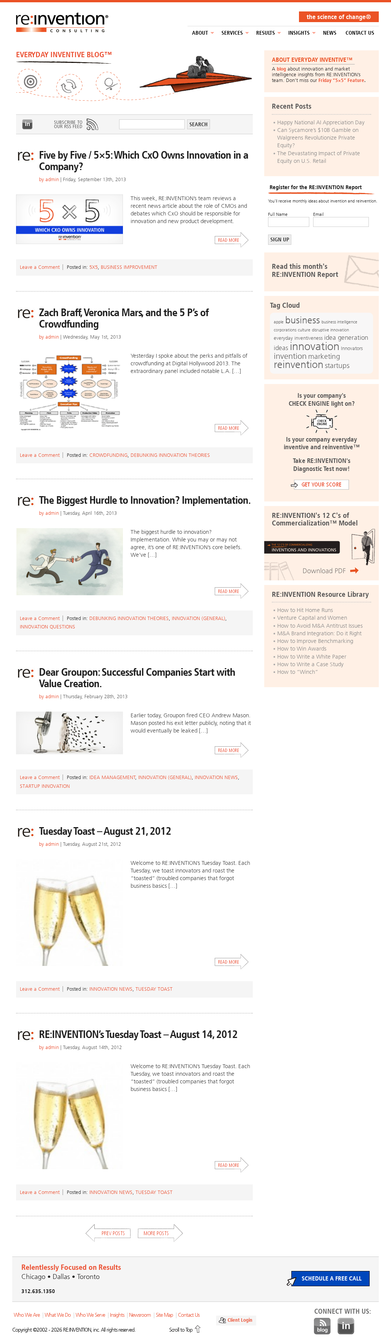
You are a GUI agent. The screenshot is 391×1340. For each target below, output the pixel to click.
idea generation (346, 337)
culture (304, 330)
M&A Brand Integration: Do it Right (319, 633)
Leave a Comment (40, 267)
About (200, 33)
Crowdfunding (108, 455)
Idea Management (112, 777)
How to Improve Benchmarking (315, 641)
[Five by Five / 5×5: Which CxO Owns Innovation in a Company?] (69, 219)
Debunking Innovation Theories (170, 455)
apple (279, 322)
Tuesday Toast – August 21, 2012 (105, 831)
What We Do (58, 1315)
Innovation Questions (47, 627)
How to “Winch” (297, 671)
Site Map (164, 1315)
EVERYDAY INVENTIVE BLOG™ (64, 54)
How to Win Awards (301, 648)
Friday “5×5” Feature (341, 80)
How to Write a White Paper (311, 656)
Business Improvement (129, 267)
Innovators (352, 348)
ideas (281, 348)
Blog (322, 1326)
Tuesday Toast (154, 989)
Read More (232, 240)
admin (52, 179)
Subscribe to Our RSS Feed (76, 124)
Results (265, 33)
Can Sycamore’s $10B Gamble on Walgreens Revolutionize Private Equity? (318, 138)
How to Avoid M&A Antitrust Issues (320, 625)
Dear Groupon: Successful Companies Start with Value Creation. (137, 678)
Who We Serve (90, 1315)
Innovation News (216, 777)
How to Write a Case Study (310, 664)
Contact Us (360, 33)
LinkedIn (27, 124)
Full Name (278, 214)
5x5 (93, 267)
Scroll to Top (180, 1330)
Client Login (240, 1320)
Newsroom (140, 1315)
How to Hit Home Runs (305, 610)
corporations (285, 330)
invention (290, 356)
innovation (314, 346)
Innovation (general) (198, 618)
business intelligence (339, 322)
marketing (324, 356)
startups (337, 366)
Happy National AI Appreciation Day (321, 122)
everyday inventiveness (298, 338)
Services (232, 33)
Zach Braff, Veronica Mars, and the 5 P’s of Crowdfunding (123, 318)
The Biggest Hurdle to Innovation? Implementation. (144, 500)
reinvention (298, 364)
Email (318, 214)
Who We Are (27, 1315)
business (302, 320)
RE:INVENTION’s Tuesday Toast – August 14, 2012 (138, 1034)
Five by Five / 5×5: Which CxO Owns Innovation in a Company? (143, 161)
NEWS (329, 33)
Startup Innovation (45, 786)
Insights (299, 33)
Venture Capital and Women (312, 617)
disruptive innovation (330, 330)
